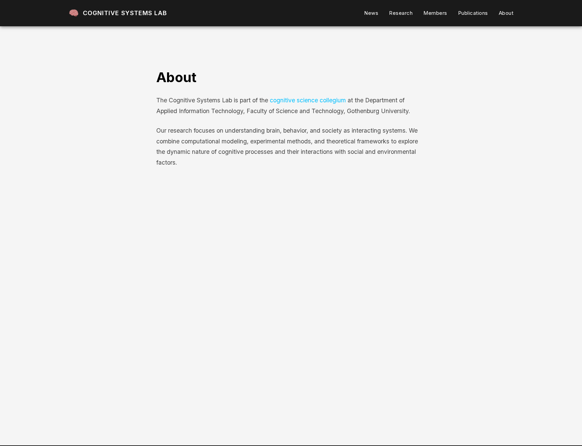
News (371, 13)
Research (401, 13)
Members (435, 13)
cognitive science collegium (308, 100)
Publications (473, 13)
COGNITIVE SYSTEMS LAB (125, 12)
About (506, 13)
